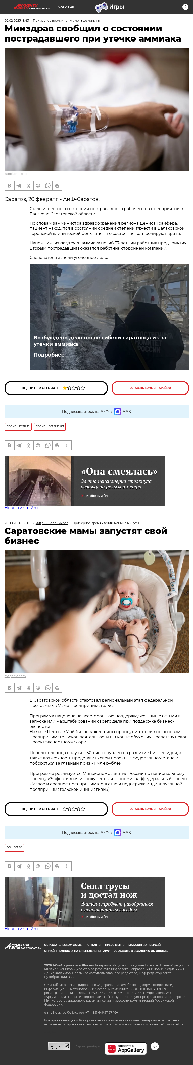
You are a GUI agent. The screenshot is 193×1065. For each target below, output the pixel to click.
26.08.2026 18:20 (17, 523)
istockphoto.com (18, 174)
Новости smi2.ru (21, 507)
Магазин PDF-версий (144, 945)
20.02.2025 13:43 (17, 20)
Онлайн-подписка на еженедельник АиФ (77, 951)
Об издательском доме (63, 945)
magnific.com (15, 676)
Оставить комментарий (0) (150, 388)
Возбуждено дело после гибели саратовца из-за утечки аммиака (100, 341)
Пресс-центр (114, 945)
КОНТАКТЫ (93, 945)
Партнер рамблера (88, 1046)
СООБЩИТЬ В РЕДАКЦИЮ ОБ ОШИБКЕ (141, 951)
